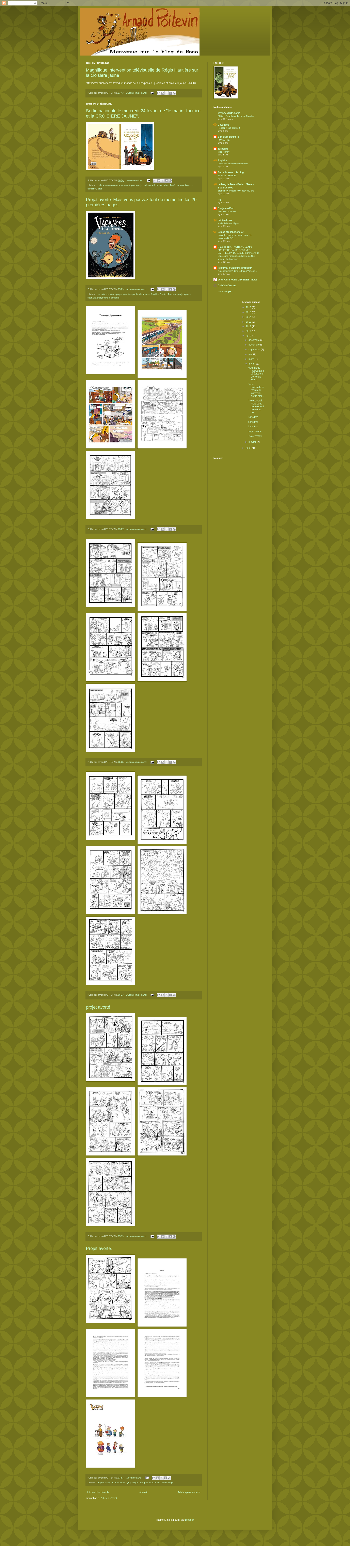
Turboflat (223, 148)
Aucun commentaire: (136, 93)
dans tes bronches (227, 211)
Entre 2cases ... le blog (231, 172)
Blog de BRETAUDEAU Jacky (235, 247)
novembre (254, 344)
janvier (253, 442)
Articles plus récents (98, 1492)
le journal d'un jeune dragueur (235, 267)
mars (252, 359)
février (252, 363)
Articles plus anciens (189, 1492)
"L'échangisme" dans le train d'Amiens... (237, 271)
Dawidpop (223, 124)
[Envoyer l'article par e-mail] (152, 93)
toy (219, 199)
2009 (249, 448)
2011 (249, 331)
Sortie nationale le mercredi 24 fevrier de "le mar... (256, 390)
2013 (249, 321)
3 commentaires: (134, 180)
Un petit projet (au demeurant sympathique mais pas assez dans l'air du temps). (136, 1482)
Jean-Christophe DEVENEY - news (237, 279)
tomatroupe (224, 291)
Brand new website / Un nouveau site (236, 190)
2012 (249, 326)
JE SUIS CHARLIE (227, 175)
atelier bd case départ (228, 223)
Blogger (189, 1519)
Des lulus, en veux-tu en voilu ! (233, 163)
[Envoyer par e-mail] (159, 93)
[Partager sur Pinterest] (174, 93)
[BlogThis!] (163, 93)
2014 (249, 317)
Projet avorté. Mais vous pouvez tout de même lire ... (256, 406)
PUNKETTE (223, 140)
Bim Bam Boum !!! (228, 136)
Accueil (143, 1492)
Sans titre (253, 417)
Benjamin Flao (226, 208)
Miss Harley (223, 152)
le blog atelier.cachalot (230, 232)
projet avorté (98, 1007)
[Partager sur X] (166, 93)
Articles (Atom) (109, 1498)
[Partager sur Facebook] (170, 93)
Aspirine (222, 160)
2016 (249, 312)
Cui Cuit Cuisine (227, 285)
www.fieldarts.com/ (229, 113)
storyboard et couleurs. (108, 297)
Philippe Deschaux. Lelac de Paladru (236, 116)
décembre (254, 340)
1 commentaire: (134, 1477)
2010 (249, 336)
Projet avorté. (99, 1248)
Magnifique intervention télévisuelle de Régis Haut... (256, 373)
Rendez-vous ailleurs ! (229, 128)
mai (251, 354)
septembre (255, 349)
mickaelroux (225, 220)
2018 (249, 307)
